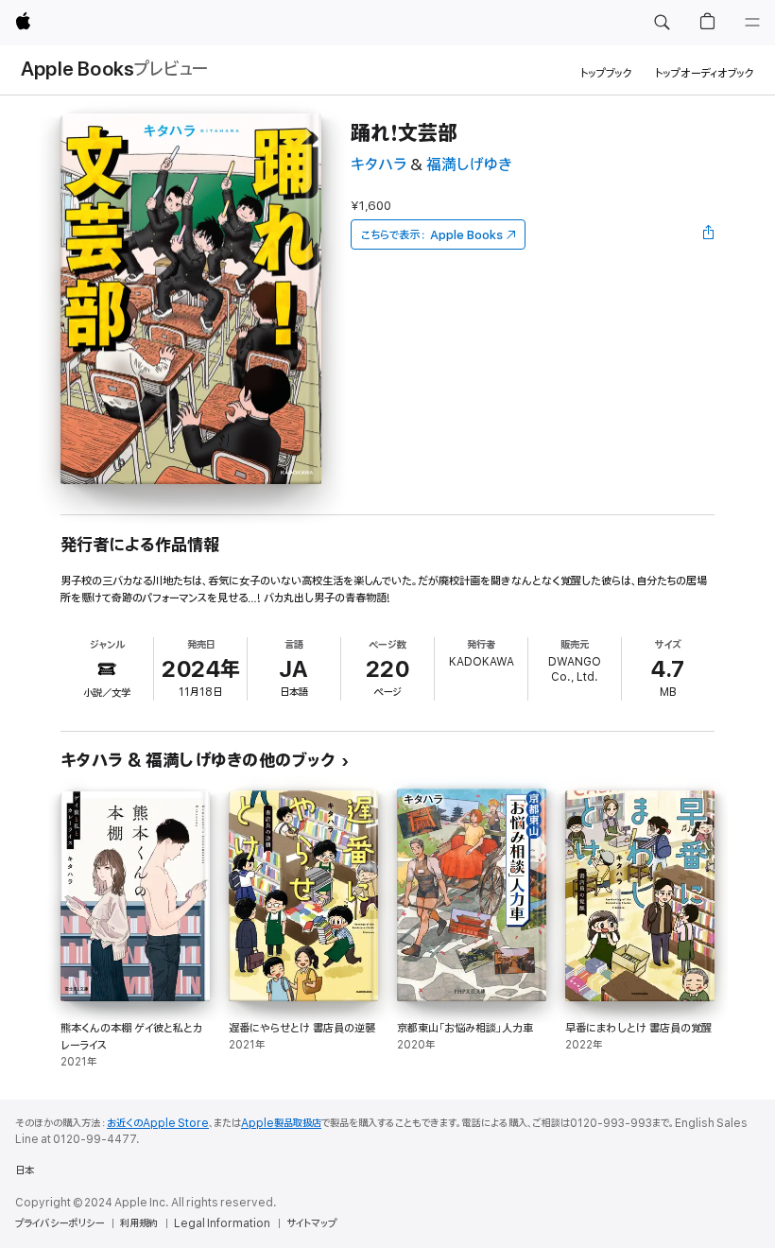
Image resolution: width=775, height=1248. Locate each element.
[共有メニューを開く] (708, 234)
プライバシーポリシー (59, 1223)
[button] (661, 22)
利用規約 (139, 1223)
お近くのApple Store (158, 1123)
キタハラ (378, 165)
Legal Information (222, 1223)
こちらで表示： (432, 235)
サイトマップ (311, 1223)
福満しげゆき (469, 165)
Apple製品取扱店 (281, 1123)
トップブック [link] (606, 73)
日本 (24, 1170)
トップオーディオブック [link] (704, 73)
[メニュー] (752, 22)
